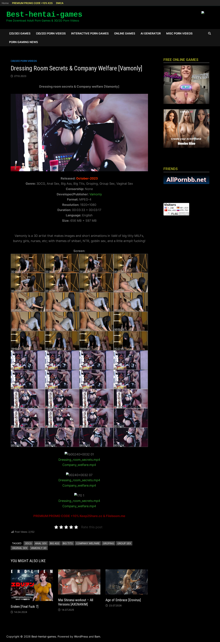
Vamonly (95, 194)
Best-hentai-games (44, 14)
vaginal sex (19, 547)
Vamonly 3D (38, 547)
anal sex (41, 543)
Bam (97, 636)
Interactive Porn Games (90, 33)
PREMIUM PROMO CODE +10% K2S (32, 3)
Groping (108, 543)
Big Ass (54, 543)
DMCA (59, 3)
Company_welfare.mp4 (79, 465)
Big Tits (68, 543)
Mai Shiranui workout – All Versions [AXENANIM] (75, 602)
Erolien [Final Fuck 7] (24, 606)
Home (5, 3)
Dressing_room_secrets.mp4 (79, 459)
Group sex (124, 543)
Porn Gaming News (23, 42)
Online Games (124, 33)
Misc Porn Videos (179, 33)
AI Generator (151, 33)
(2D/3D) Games (19, 33)
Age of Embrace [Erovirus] (123, 600)
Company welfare (88, 543)
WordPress (81, 636)
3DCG (28, 543)
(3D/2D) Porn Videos (51, 33)
